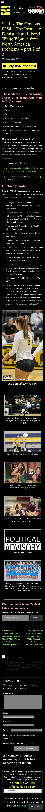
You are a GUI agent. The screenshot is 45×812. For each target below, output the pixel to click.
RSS (25, 77)
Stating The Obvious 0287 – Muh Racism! (22, 454)
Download (32, 71)
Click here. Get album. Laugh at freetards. (24, 778)
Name (6, 713)
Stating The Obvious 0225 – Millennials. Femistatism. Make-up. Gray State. (23, 486)
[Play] (19, 68)
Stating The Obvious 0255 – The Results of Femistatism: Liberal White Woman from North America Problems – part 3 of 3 (34, 639)
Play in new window (18, 71)
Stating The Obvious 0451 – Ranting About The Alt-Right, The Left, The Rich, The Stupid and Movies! (22, 420)
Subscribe (36, 617)
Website (6, 730)
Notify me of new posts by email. (19, 743)
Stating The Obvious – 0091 (22, 552)
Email (6, 721)
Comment (8, 693)
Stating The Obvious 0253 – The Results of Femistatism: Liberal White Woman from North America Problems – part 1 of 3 (11, 637)
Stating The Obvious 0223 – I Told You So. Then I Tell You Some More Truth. (23, 519)
